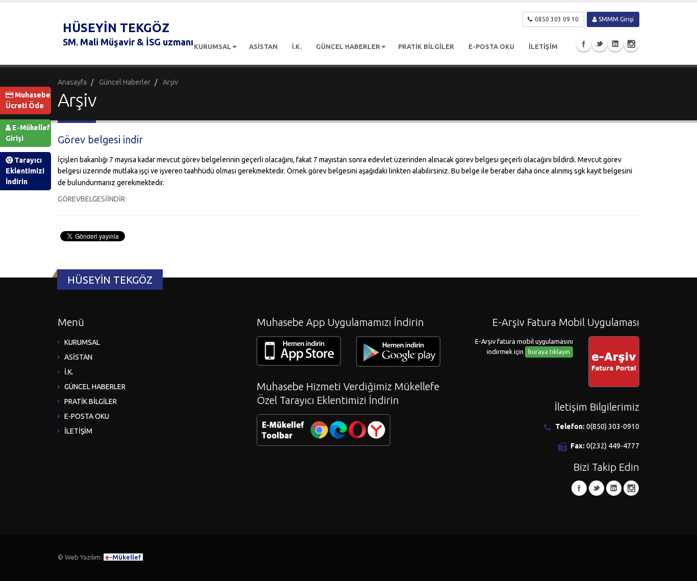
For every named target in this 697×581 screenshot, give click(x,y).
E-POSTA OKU (491, 46)
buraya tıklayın (549, 351)
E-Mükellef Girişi (28, 132)
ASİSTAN (263, 46)
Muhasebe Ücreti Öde (28, 100)
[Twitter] (596, 488)
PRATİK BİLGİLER (426, 46)
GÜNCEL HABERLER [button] (95, 387)
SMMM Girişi (615, 19)
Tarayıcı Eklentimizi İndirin (25, 171)
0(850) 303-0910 (612, 426)
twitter (599, 44)
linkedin (615, 44)
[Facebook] (579, 488)
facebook (583, 44)
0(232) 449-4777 (612, 446)
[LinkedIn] (613, 488)
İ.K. (297, 46)
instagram (631, 44)
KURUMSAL (212, 46)
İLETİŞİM (543, 46)
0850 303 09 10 (557, 19)
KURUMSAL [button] (82, 342)
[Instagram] (631, 488)
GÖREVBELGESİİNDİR (91, 199)
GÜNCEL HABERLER (348, 46)
